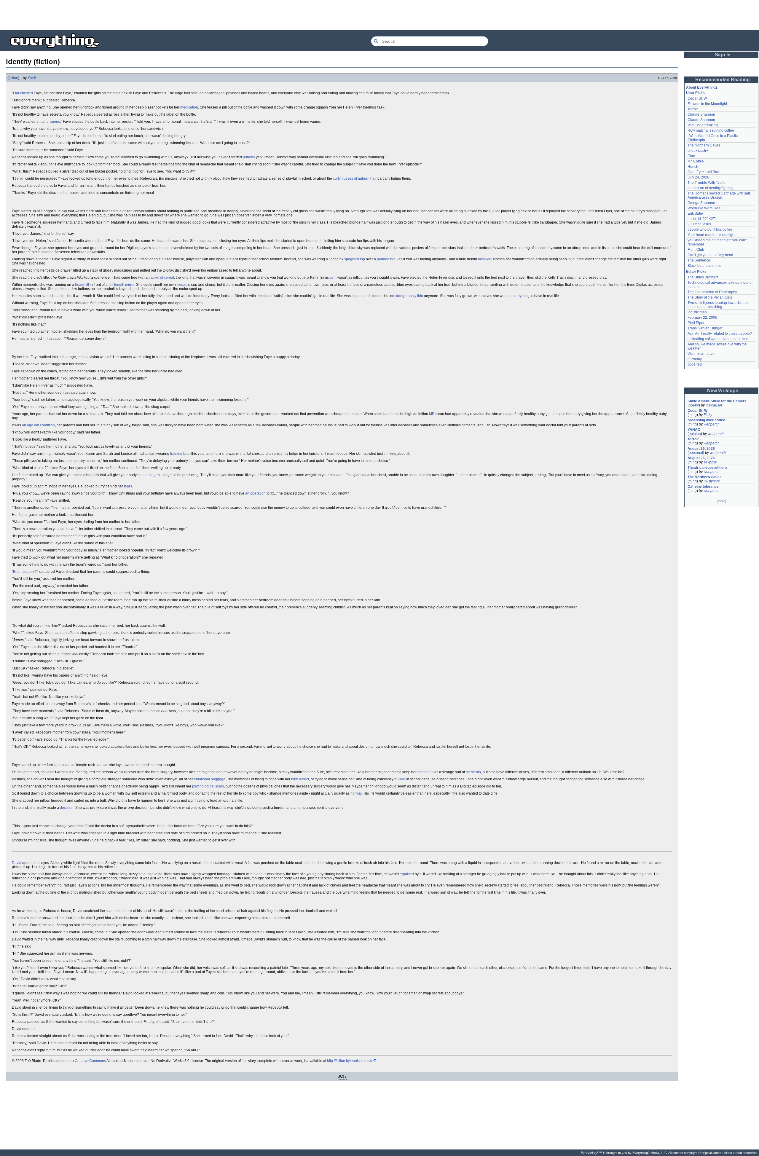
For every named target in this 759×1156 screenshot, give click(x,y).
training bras (180, 454)
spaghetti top (354, 259)
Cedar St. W (697, 98)
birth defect (300, 779)
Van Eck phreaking (703, 125)
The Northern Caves (704, 145)
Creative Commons (90, 1061)
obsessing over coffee (706, 420)
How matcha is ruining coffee (711, 130)
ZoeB (32, 78)
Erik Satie (695, 213)
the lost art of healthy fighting (711, 188)
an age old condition (38, 425)
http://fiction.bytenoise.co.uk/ (349, 1061)
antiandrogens (48, 121)
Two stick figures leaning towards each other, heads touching (719, 305)
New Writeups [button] (722, 390)
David (16, 863)
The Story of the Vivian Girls (710, 297)
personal (696, 453)
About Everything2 (701, 87)
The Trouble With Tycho (706, 183)
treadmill (82, 285)
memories (425, 772)
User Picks (695, 93)
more (721, 501)
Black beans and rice (704, 266)
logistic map (697, 312)
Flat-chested (23, 93)
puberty (249, 157)
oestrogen (151, 475)
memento (473, 772)
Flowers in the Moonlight (707, 104)
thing (693, 415)
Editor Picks (696, 272)
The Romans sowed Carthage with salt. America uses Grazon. (719, 195)
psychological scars (208, 786)
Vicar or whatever (702, 354)
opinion (695, 434)
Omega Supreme (701, 203)
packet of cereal (161, 277)
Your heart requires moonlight (711, 235)
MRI (432, 414)
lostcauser (714, 405)
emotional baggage (209, 779)
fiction (13, 78)
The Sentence (699, 260)
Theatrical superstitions (708, 467)
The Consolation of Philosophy (712, 292)
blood (258, 874)
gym (333, 277)
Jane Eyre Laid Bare (704, 172)
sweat (181, 285)
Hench (693, 167)
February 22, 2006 (702, 317)
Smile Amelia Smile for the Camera (717, 401)
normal (356, 793)
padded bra (386, 259)
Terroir (693, 109)
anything (523, 296)
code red (695, 364)
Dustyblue (712, 481)
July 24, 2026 (698, 177)
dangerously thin (409, 296)
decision (67, 808)
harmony (695, 359)
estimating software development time (718, 339)
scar (109, 911)
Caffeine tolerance (703, 486)
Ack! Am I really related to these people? (720, 333)
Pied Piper (696, 323)
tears (128, 486)
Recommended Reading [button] (722, 79)
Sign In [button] (723, 54)
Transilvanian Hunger (705, 328)
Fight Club (696, 250)
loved (184, 1022)
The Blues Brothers (703, 277)
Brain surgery (24, 572)
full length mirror (121, 285)
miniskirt (484, 259)
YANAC (694, 430)
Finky (708, 415)
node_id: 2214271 (702, 219)
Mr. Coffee (696, 161)
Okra (691, 156)
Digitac (494, 211)
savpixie (710, 462)
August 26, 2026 (701, 449)
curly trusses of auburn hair (355, 178)
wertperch (712, 424)
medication (189, 107)
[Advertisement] (379, 14)
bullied (399, 779)
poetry (694, 405)
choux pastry (698, 151)
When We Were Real (704, 208)
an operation (255, 493)
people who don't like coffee (710, 229)
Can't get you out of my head (710, 255)
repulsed (407, 874)
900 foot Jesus (699, 224)
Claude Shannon (701, 114)
